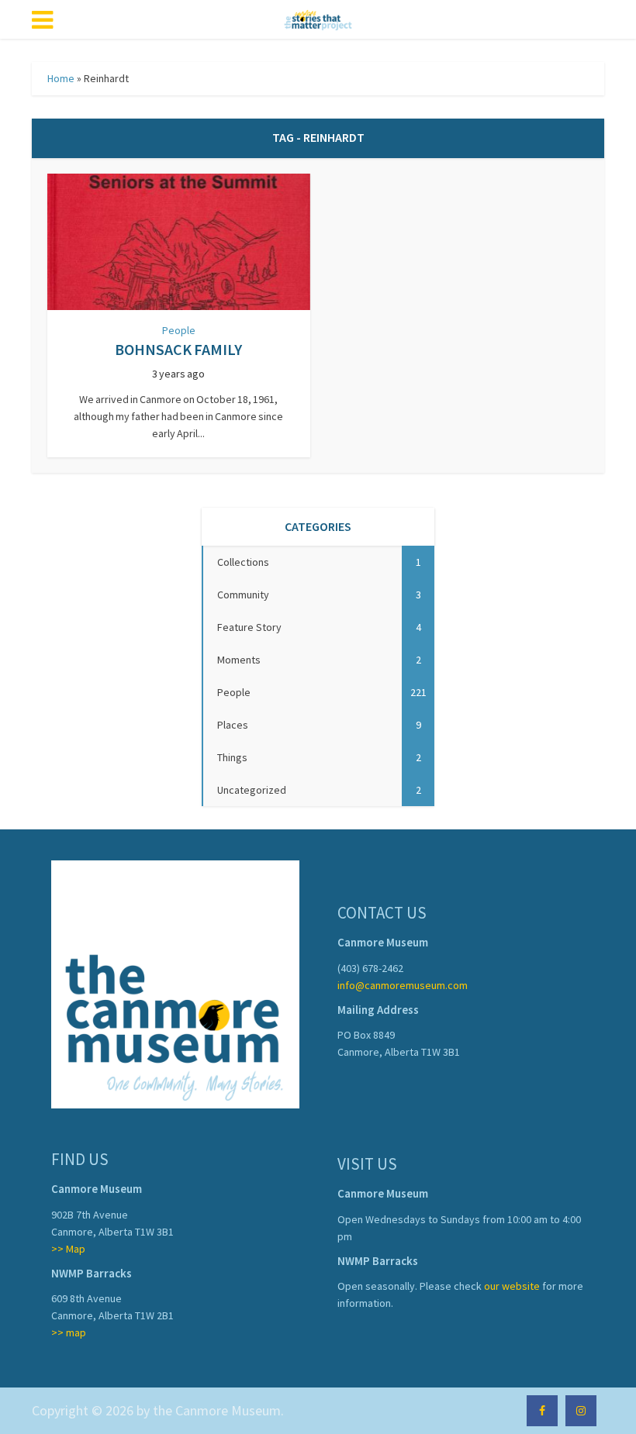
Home (60, 78)
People (178, 330)
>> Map (68, 1249)
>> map (68, 1332)
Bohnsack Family (178, 349)
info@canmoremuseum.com (402, 985)
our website (512, 1286)
